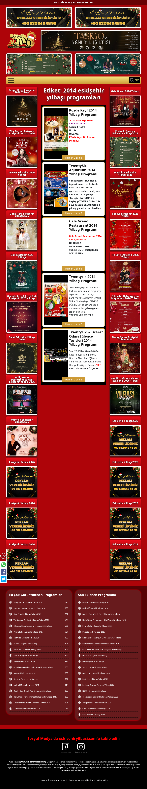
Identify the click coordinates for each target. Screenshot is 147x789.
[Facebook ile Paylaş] (3, 571)
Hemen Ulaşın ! (73, 157)
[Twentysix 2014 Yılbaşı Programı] (56, 299)
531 (66, 631)
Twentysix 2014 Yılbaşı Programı (83, 278)
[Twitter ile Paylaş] (3, 579)
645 (66, 620)
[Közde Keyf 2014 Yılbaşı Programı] (56, 133)
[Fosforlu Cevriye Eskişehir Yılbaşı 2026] (39, 63)
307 (66, 690)
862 (66, 614)
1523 (66, 602)
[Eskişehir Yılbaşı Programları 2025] (39, 17)
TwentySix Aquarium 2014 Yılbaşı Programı (83, 169)
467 (66, 655)
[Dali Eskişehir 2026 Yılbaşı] (108, 63)
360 (66, 673)
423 (66, 661)
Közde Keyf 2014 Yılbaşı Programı (83, 112)
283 (66, 696)
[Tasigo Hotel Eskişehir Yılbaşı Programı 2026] (90, 40)
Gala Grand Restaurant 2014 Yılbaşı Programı (83, 225)
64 (67, 708)
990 (66, 608)
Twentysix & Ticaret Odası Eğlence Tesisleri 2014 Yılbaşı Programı (86, 338)
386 (66, 667)
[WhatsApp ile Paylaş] (3, 564)
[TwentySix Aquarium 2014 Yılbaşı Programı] (56, 188)
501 (66, 649)
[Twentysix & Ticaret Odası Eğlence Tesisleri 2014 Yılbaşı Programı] (56, 355)
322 (66, 679)
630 (66, 625)
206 (66, 702)
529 (66, 637)
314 (66, 685)
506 (66, 643)
